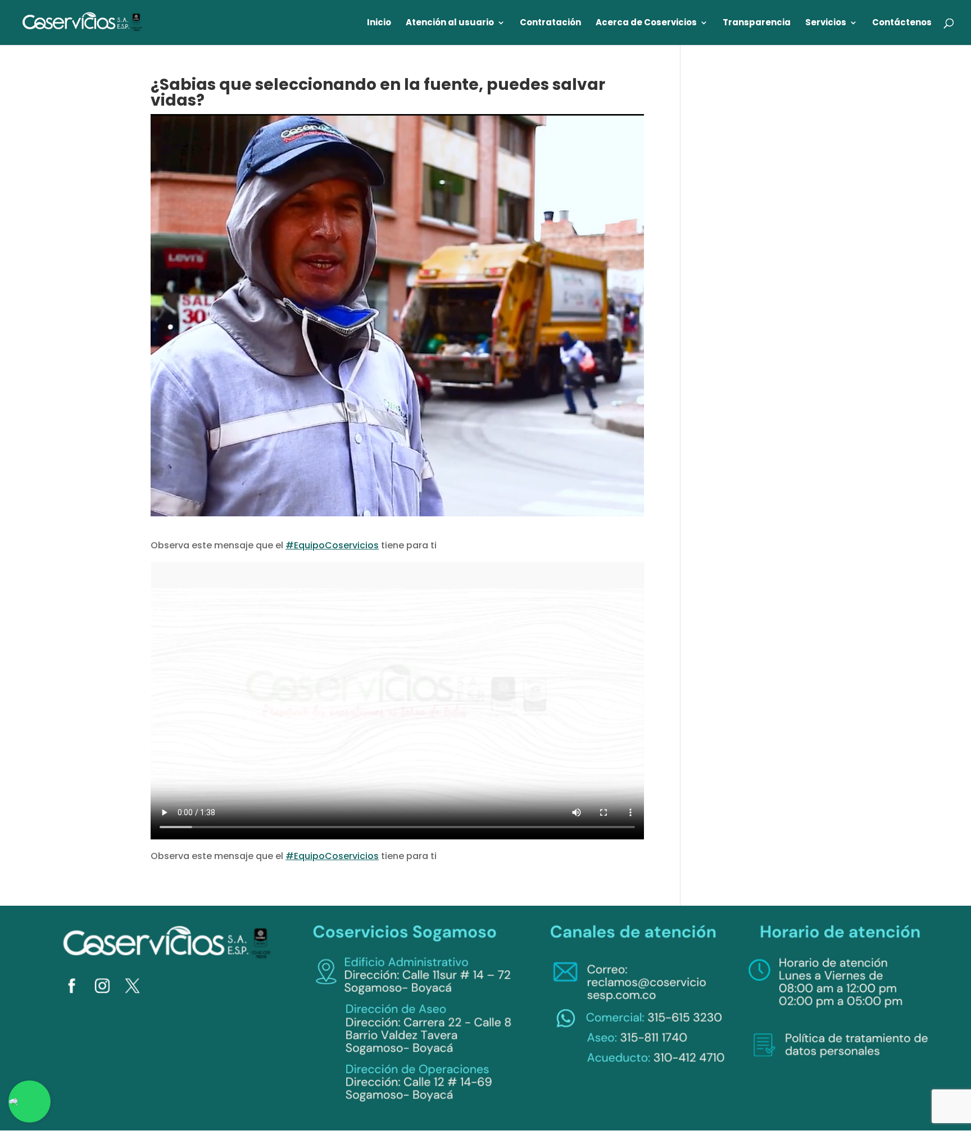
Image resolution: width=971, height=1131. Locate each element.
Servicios (825, 23)
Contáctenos (902, 23)
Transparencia (757, 23)
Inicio (379, 23)
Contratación (550, 23)
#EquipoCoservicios (332, 545)
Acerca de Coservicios (646, 23)
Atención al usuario (450, 23)
